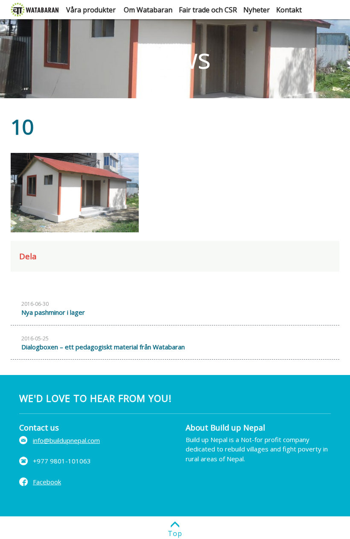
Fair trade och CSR (208, 10)
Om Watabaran (148, 10)
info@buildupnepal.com (66, 440)
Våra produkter (91, 10)
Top (175, 533)
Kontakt (289, 10)
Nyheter (256, 10)
